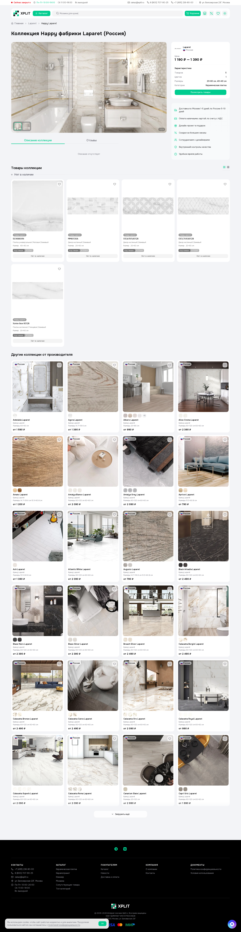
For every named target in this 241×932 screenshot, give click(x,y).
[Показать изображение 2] (26, 126)
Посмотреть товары (200, 92)
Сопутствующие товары (68, 885)
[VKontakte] (125, 849)
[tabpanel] (89, 154)
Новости (105, 873)
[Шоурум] (205, 13)
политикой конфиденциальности (64, 925)
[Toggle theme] (225, 13)
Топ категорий (63, 888)
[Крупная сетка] (224, 167)
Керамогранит (63, 873)
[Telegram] (116, 849)
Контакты (150, 873)
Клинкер (60, 877)
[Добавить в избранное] (59, 184)
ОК (102, 924)
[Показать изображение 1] (18, 126)
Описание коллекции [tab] (38, 140)
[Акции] (211, 13)
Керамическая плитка (216, 85)
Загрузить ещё (122, 814)
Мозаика (60, 881)
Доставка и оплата (110, 877)
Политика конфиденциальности (206, 869)
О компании (151, 869)
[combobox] (120, 13)
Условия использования (202, 873)
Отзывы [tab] (91, 140)
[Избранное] (218, 13)
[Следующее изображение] (162, 87)
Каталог (105, 869)
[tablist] (64, 140)
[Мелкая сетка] (228, 167)
